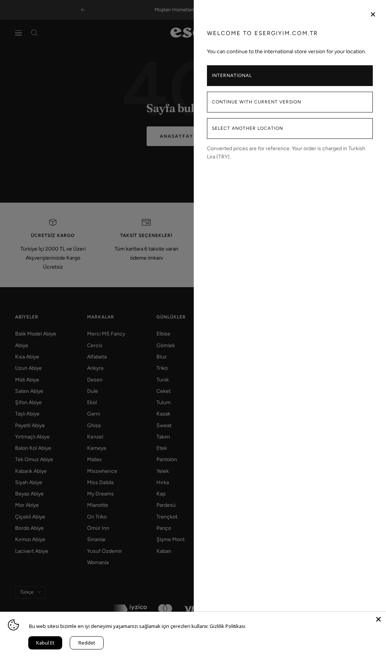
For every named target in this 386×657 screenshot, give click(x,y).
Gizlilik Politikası (227, 626)
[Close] (378, 619)
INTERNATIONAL (232, 75)
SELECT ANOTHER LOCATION (247, 128)
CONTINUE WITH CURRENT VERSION (256, 102)
